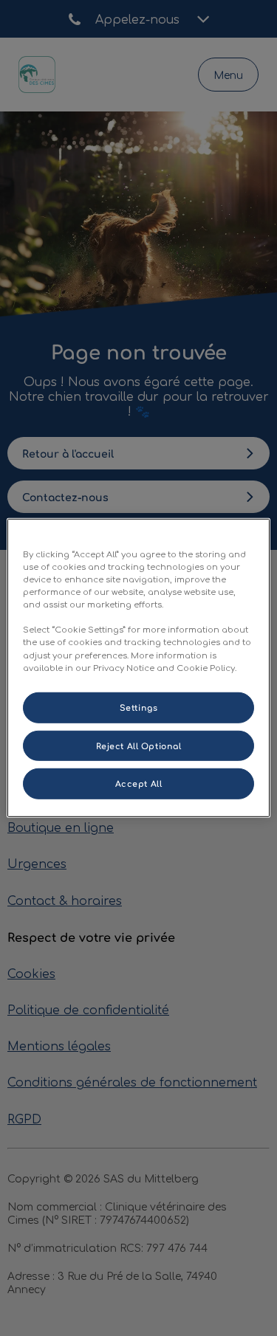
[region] (138, 668)
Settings (139, 706)
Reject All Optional (139, 745)
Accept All (139, 783)
